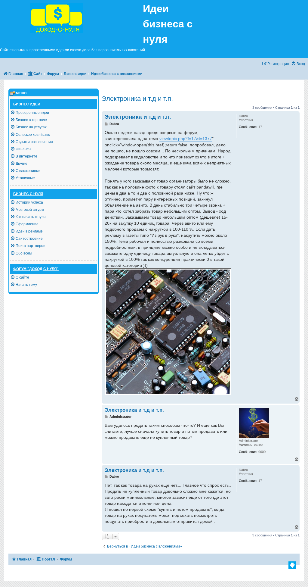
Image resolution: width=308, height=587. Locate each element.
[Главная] (71, 17)
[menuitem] (298, 64)
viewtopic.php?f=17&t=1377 (185, 138)
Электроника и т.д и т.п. (137, 98)
